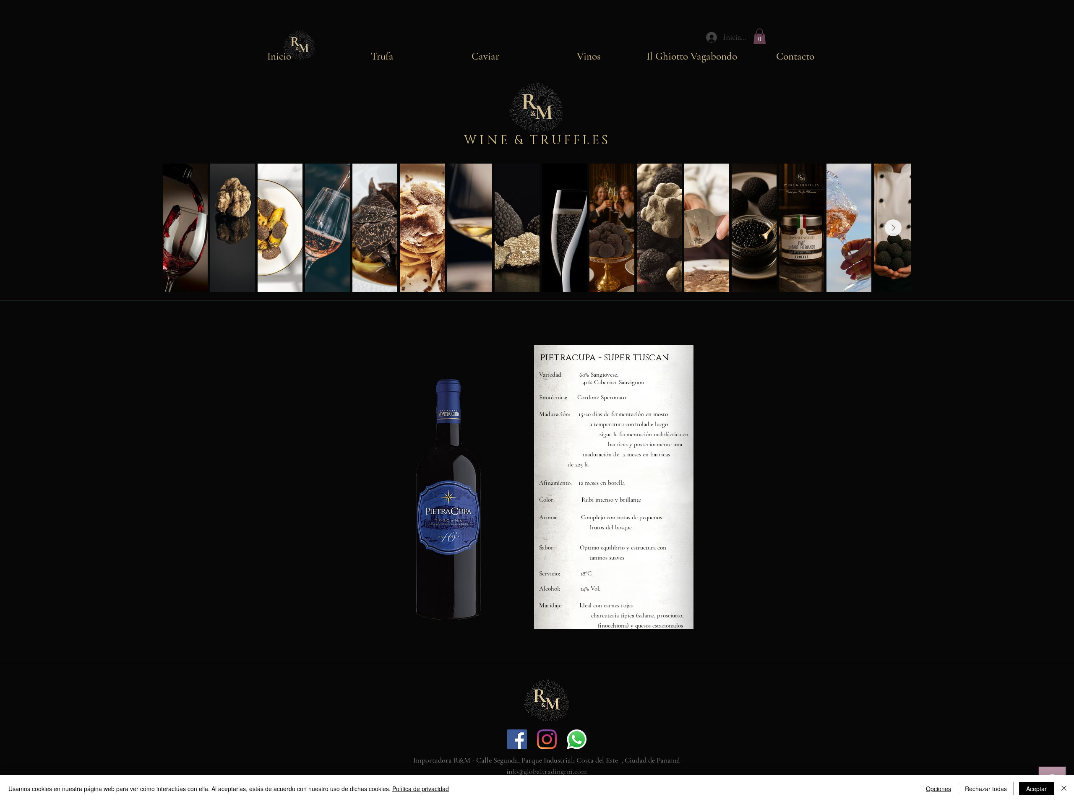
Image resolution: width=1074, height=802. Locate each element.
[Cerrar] (1064, 788)
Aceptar (1036, 788)
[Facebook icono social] (517, 739)
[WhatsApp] (577, 739)
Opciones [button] (938, 788)
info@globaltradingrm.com (546, 771)
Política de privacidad (420, 788)
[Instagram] (547, 739)
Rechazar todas (986, 788)
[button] (759, 36)
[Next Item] (893, 227)
